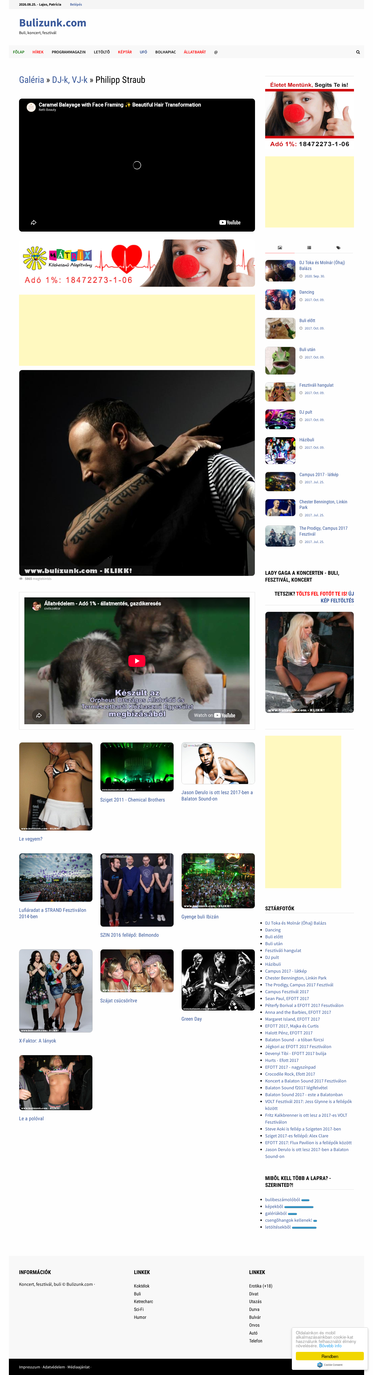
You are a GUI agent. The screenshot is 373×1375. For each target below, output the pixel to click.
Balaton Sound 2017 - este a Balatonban (304, 1094)
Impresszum (29, 1366)
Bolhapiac (165, 51)
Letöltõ (102, 51)
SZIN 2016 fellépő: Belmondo (129, 935)
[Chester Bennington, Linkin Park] (280, 502)
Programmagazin (69, 51)
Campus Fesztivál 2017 (287, 991)
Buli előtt (307, 320)
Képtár (125, 51)
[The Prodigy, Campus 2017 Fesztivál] (280, 529)
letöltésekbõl (278, 1227)
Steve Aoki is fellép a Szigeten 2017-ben (303, 1129)
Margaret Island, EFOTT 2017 (292, 1019)
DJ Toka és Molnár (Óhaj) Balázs (295, 923)
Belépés (76, 4)
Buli (137, 1293)
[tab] (279, 248)
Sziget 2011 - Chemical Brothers (132, 800)
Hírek (38, 51)
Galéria (31, 79)
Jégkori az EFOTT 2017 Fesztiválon (298, 1046)
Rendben (329, 1356)
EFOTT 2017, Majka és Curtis (292, 1026)
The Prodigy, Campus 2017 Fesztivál (299, 985)
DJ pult (305, 412)
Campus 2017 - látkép (318, 474)
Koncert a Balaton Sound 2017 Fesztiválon (305, 1081)
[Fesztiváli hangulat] (280, 386)
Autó (253, 1333)
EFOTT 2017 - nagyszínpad (290, 1067)
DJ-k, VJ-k (70, 79)
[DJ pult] (280, 413)
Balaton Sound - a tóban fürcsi (294, 1039)
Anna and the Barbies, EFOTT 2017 (298, 1012)
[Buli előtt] (280, 321)
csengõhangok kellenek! (289, 1220)
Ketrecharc (143, 1301)
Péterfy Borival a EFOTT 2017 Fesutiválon (304, 1005)
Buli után (307, 349)
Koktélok (141, 1286)
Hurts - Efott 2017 (282, 1060)
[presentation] (279, 248)
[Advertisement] (137, 330)
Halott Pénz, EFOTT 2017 (289, 1033)
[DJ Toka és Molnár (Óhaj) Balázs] (280, 263)
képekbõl (274, 1206)
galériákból (276, 1213)
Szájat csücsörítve (118, 1001)
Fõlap (18, 51)
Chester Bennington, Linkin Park (296, 978)
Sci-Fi (139, 1309)
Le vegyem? (30, 839)
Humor (140, 1317)
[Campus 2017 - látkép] (280, 475)
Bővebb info (330, 1345)
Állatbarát (195, 51)
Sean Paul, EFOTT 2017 (287, 998)
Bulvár (255, 1317)
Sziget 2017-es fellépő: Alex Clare (296, 1136)
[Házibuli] (280, 440)
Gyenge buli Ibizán (200, 917)
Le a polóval (31, 1118)
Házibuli (306, 439)
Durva (254, 1309)
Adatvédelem (54, 1366)
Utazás (255, 1301)
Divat (253, 1293)
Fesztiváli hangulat (316, 385)
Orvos (254, 1325)
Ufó (143, 51)
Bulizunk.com (53, 22)
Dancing (306, 292)
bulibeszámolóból (283, 1199)
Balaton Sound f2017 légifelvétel (296, 1088)
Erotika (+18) (261, 1286)
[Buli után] (280, 350)
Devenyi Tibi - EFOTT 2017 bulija (295, 1053)
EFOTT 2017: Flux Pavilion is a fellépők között (308, 1142)
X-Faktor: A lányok (37, 1041)
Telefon (255, 1340)
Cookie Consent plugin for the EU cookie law (330, 1365)
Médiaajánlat (78, 1366)
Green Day (191, 1019)
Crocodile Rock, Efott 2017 (290, 1074)
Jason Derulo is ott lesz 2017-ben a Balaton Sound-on (217, 795)
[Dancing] (280, 293)
